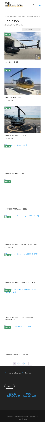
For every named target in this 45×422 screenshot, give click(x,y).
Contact (9, 386)
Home (6, 16)
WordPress (22, 419)
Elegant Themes (22, 416)
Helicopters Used (15, 16)
